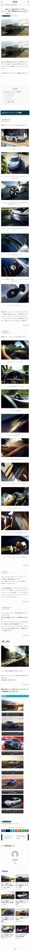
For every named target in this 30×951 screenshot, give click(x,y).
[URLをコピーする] (26, 830)
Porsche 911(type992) (7, 823)
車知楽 (15, 2)
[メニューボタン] (1, 2)
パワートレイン (11, 100)
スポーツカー (15, 823)
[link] (15, 863)
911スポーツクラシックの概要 (13, 91)
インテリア (10, 96)
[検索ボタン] (28, 2)
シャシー (9, 98)
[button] (3, 830)
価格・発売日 (10, 102)
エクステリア (10, 93)
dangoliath (15, 859)
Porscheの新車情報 (6, 15)
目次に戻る (26, 325)
